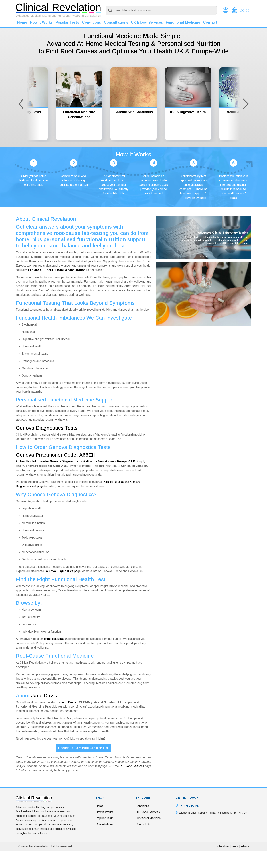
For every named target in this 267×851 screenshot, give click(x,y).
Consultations (116, 22)
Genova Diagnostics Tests (47, 428)
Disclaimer (223, 846)
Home (22, 22)
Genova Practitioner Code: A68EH (56, 455)
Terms (235, 846)
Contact (210, 22)
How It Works (41, 22)
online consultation (56, 638)
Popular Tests (67, 22)
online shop (36, 184)
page (63, 571)
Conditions (91, 22)
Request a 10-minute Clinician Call (83, 748)
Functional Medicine (183, 22)
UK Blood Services (147, 22)
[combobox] (161, 10)
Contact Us (143, 824)
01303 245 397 (189, 806)
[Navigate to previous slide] (21, 103)
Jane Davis (44, 695)
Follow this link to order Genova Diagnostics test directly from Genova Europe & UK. (76, 461)
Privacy (245, 846)
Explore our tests (40, 269)
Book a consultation (71, 269)
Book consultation (230, 176)
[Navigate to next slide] (245, 103)
